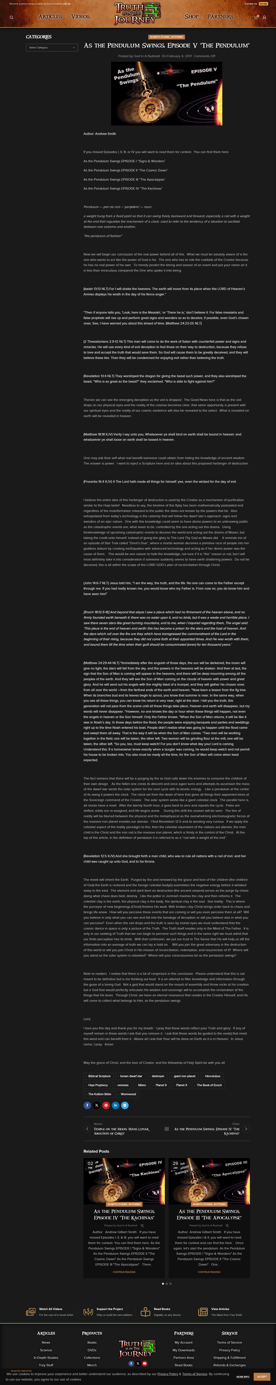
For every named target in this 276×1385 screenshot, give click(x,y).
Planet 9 (161, 1085)
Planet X (181, 1085)
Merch (92, 1365)
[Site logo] (138, 17)
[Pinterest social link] (106, 1105)
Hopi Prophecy (98, 1085)
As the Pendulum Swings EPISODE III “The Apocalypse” (125, 179)
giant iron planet (184, 1076)
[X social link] (96, 1105)
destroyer (158, 1076)
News (46, 1342)
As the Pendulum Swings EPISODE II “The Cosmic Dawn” (126, 170)
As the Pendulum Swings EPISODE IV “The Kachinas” (123, 188)
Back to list (166, 1129)
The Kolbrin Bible (99, 1094)
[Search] (11, 17)
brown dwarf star (131, 1076)
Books (92, 1342)
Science (46, 1350)
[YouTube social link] (145, 1363)
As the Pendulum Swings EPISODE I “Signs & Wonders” (125, 161)
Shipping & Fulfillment (229, 1357)
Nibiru (142, 1085)
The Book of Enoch (209, 1085)
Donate (263, 3)
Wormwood (128, 1094)
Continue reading (124, 1272)
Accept (262, 1376)
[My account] (264, 17)
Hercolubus (212, 1076)
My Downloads (184, 1350)
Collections (92, 1357)
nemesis (123, 1085)
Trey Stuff (46, 1365)
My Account (183, 1342)
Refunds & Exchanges (229, 1365)
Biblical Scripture (99, 1076)
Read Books (183, 1365)
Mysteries (177, 37)
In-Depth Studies (160, 37)
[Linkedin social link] (115, 1105)
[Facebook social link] (87, 1105)
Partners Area (183, 1357)
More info (243, 1376)
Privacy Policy (229, 1350)
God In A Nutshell (147, 56)
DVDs (92, 1350)
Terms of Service (229, 1342)
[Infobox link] (52, 1312)
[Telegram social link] (125, 1105)
